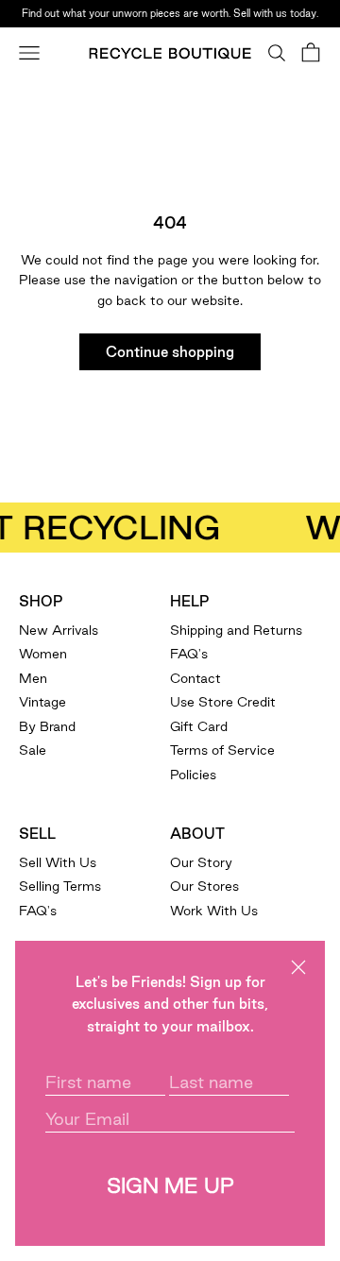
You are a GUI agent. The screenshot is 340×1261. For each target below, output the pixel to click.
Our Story (201, 862)
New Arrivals (58, 630)
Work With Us (214, 910)
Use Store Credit (223, 701)
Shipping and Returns (236, 630)
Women (43, 653)
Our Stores (204, 886)
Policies (193, 774)
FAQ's (189, 653)
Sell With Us (57, 862)
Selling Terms (60, 886)
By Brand (47, 726)
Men (33, 678)
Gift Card (199, 726)
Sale (32, 750)
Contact (195, 678)
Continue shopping (170, 352)
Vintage (42, 701)
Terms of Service (222, 750)
